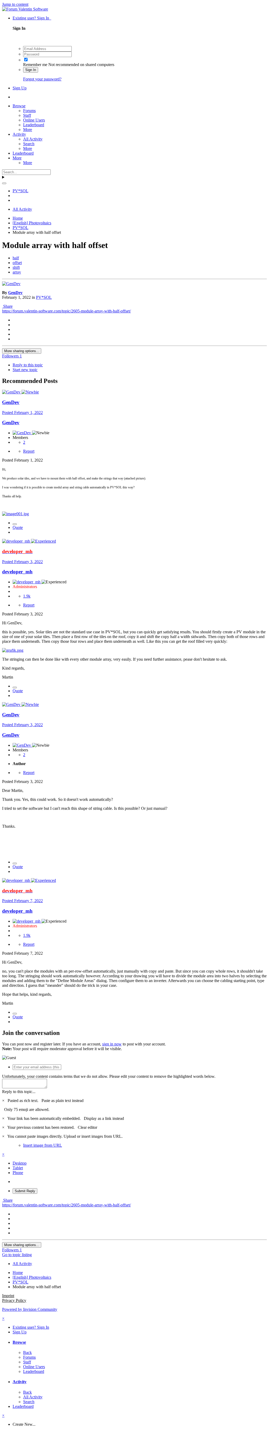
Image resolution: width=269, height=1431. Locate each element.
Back (27, 1352)
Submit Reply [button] (25, 1191)
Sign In (30, 70)
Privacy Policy (14, 1300)
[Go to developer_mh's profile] (16, 541)
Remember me (35, 64)
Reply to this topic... (18, 1091)
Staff (27, 115)
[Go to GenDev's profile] (11, 283)
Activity (19, 134)
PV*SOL (44, 297)
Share (7, 306)
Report (28, 451)
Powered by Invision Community (29, 1309)
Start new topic (25, 369)
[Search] (4, 183)
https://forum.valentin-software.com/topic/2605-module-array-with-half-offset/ (66, 311)
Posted (22, 412)
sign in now (112, 1044)
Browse (19, 106)
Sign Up (20, 88)
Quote (18, 527)
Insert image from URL (42, 1145)
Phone (18, 1172)
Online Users (34, 120)
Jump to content (15, 4)
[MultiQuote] (15, 524)
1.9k (26, 596)
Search (28, 143)
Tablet (18, 1168)
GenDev (15, 292)
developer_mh (17, 571)
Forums (29, 110)
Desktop (20, 1163)
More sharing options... (21, 351)
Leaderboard (33, 125)
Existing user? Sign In (32, 18)
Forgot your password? (42, 79)
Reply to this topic (28, 365)
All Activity (33, 139)
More (27, 129)
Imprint (8, 1295)
